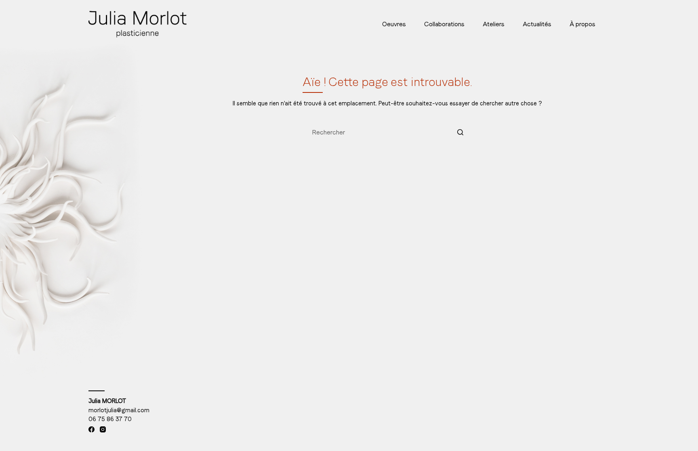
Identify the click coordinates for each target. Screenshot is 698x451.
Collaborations (444, 24)
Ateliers (494, 24)
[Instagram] (103, 429)
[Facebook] (91, 429)
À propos (582, 24)
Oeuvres (394, 24)
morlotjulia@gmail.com (118, 410)
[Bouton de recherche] (460, 132)
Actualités (537, 24)
